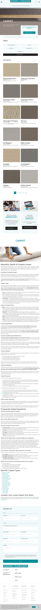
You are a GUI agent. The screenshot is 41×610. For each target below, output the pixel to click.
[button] (35, 2)
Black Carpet (5, 473)
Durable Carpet (5, 477)
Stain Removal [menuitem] (24, 588)
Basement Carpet (6, 472)
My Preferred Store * (24, 538)
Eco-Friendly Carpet (6, 482)
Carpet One (5, 16)
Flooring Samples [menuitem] (14, 591)
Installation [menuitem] (24, 599)
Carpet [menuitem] (4, 594)
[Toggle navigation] (1, 2)
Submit (20, 561)
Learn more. (20, 608)
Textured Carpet (5, 488)
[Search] (37, 37)
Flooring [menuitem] (4, 588)
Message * (5, 545)
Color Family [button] (29, 48)
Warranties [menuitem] (24, 597)
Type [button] (29, 45)
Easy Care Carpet (5, 479)
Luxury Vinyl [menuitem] (5, 590)
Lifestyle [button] (11, 48)
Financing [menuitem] (5, 601)
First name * (5, 515)
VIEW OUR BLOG (10, 228)
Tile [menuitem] (3, 598)
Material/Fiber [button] (11, 45)
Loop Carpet (5, 486)
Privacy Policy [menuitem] (33, 600)
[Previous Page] (12, 193)
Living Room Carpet (6, 484)
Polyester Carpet (5, 483)
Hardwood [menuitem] (5, 592)
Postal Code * (5, 538)
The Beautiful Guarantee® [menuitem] (24, 595)
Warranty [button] (20, 51)
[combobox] (19, 37)
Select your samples (28, 227)
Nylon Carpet (5, 489)
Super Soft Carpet (6, 485)
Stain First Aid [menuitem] (24, 590)
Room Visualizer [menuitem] (15, 588)
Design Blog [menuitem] (14, 598)
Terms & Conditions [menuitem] (33, 598)
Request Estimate (28, 32)
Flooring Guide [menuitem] (24, 592)
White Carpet (5, 492)
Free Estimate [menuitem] (5, 599)
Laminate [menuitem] (4, 596)
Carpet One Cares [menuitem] (33, 593)
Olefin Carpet (5, 491)
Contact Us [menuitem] (33, 595)
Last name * (23, 515)
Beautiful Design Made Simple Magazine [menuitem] (14, 595)
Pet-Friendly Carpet (6, 476)
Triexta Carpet (5, 490)
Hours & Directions (6, 574)
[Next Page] (29, 193)
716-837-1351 (27, 5)
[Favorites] (37, 2)
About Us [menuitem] (32, 588)
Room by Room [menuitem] (34, 590)
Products (10, 16)
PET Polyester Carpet (6, 478)
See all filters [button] (20, 54)
